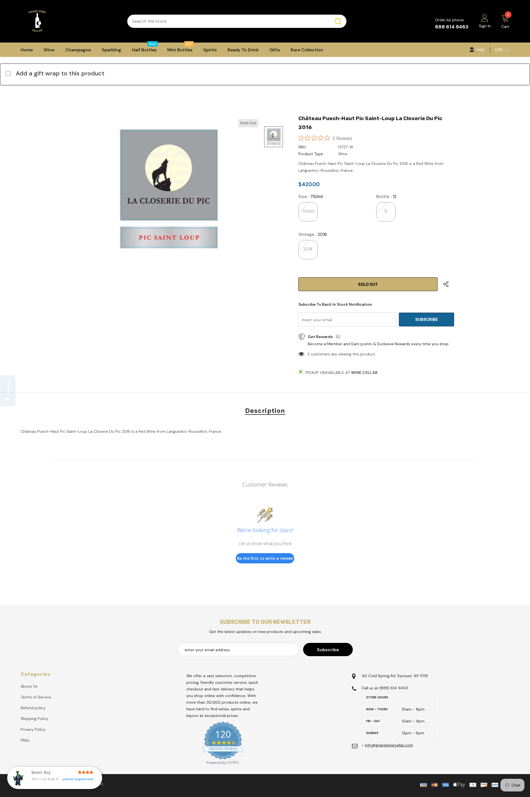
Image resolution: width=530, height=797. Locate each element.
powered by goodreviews (78, 779)
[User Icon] (485, 18)
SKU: (302, 146)
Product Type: (311, 153)
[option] (167, 188)
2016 (307, 249)
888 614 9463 (451, 26)
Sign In (485, 25)
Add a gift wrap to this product (60, 73)
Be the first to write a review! (265, 558)
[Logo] (70, 21)
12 (386, 211)
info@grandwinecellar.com (389, 745)
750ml (308, 211)
